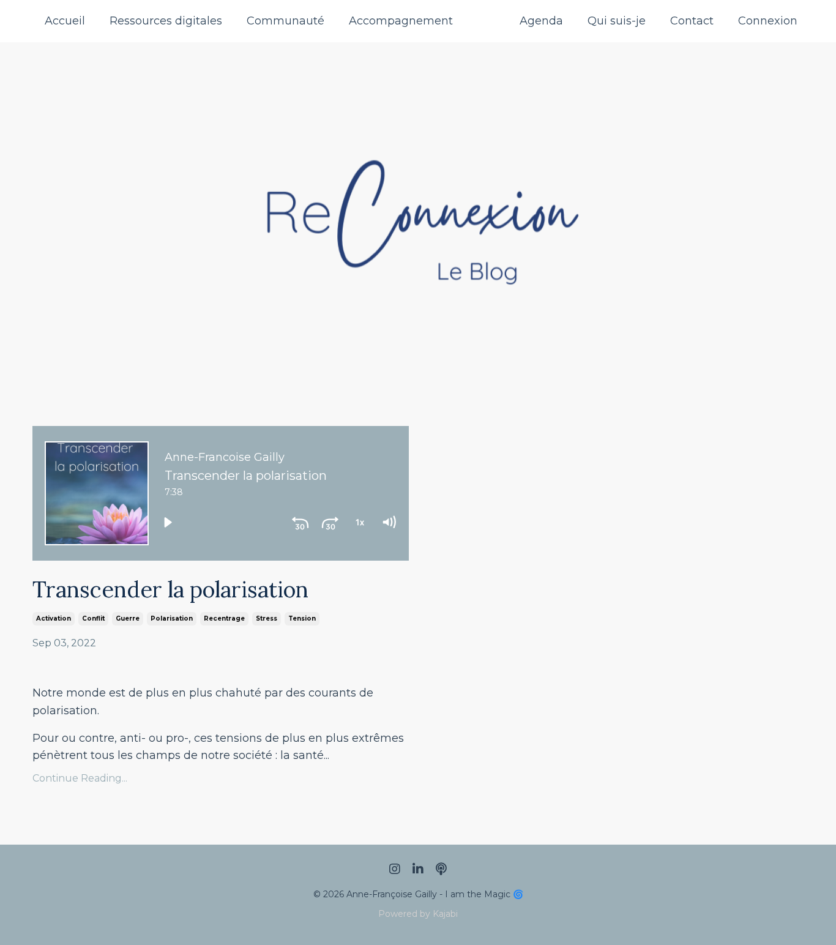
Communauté (285, 21)
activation (53, 618)
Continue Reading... (79, 778)
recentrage (224, 618)
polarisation (172, 618)
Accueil (65, 21)
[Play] (167, 522)
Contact (692, 21)
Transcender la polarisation (170, 589)
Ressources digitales (166, 21)
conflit (93, 618)
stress (266, 618)
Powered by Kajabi (418, 913)
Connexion (767, 21)
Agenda (541, 21)
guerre (128, 618)
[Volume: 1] (388, 522)
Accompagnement (401, 21)
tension (302, 618)
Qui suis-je (617, 21)
